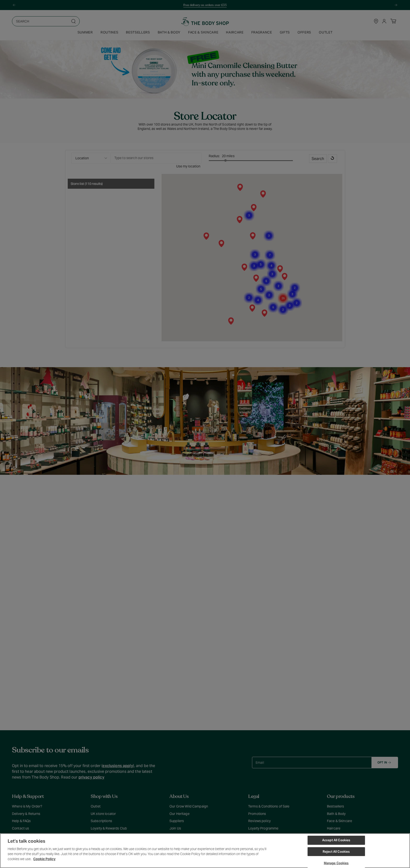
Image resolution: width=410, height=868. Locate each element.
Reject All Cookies (336, 852)
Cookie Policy (44, 859)
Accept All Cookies (336, 840)
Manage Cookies (336, 863)
